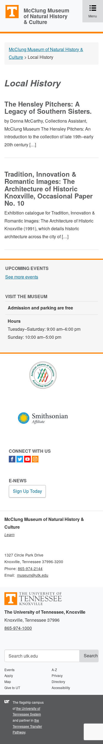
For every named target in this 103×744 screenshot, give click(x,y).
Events (9, 669)
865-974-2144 (30, 568)
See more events (21, 277)
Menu (95, 11)
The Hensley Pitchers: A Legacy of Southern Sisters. (48, 107)
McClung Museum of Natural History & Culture (46, 16)
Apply (8, 675)
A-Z (54, 669)
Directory (58, 681)
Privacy (57, 675)
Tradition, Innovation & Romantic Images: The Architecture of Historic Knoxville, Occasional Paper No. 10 (48, 188)
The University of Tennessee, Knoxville (9, 17)
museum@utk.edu (32, 575)
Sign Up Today (27, 491)
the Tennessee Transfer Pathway (27, 726)
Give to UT (12, 687)
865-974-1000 (18, 628)
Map (7, 681)
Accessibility (61, 687)
